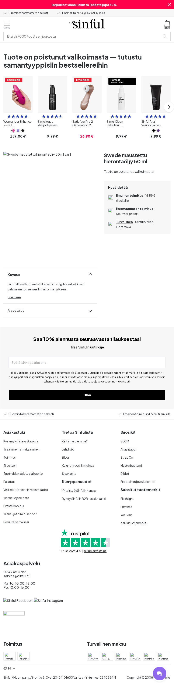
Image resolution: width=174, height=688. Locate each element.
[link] (13, 130)
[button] (169, 4)
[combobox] (83, 36)
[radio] (9, 116)
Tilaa (87, 395)
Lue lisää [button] (14, 297)
